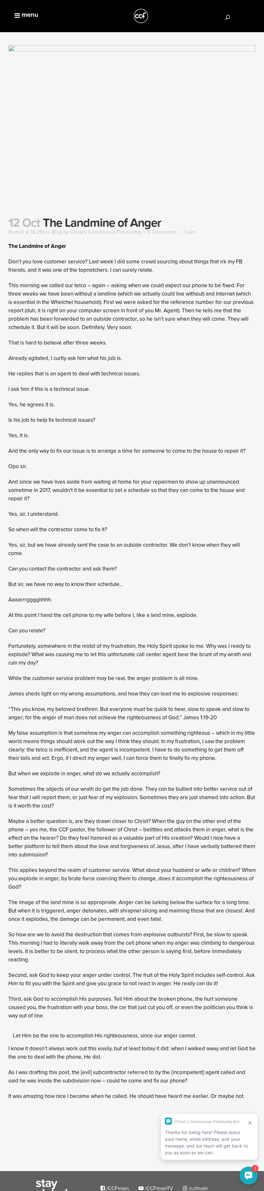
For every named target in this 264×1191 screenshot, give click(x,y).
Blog (57, 231)
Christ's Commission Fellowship (105, 231)
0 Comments (161, 231)
